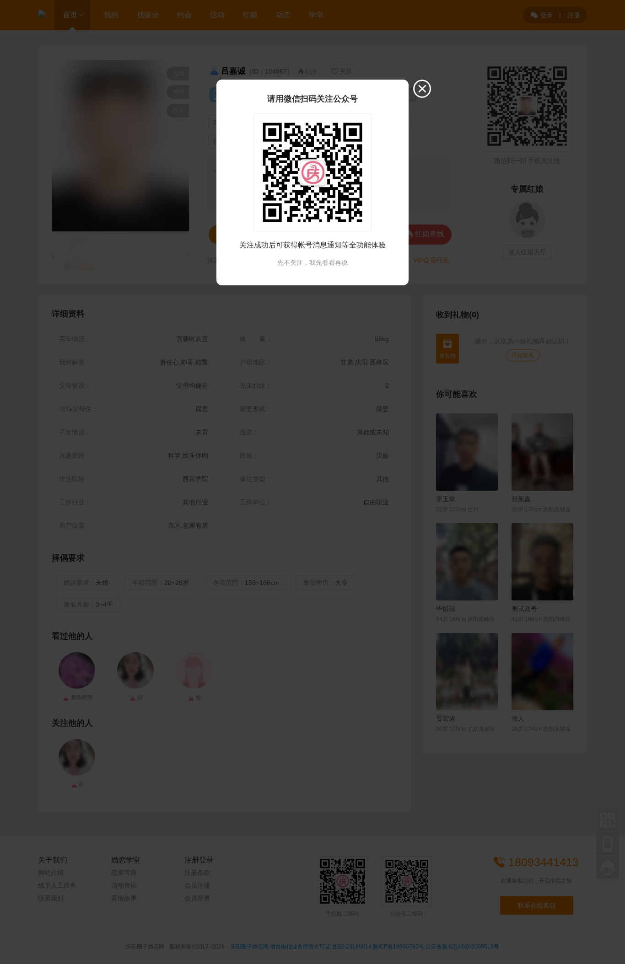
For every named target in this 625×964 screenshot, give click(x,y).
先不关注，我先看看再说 (312, 262)
